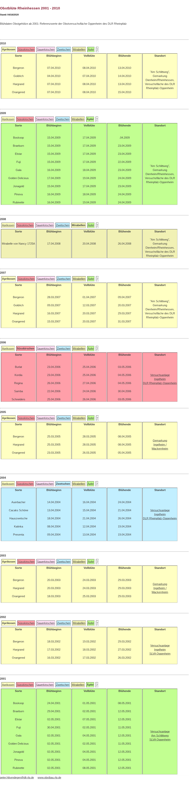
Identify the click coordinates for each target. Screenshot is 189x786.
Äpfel (91, 49)
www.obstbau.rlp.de (49, 777)
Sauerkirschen (46, 49)
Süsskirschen (26, 49)
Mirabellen (79, 49)
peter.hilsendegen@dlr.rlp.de (17, 777)
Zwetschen (63, 49)
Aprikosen (8, 119)
